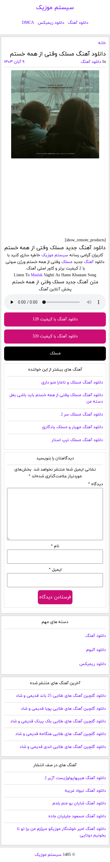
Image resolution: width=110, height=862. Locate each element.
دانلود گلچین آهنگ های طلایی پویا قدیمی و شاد (63, 709)
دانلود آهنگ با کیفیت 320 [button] (55, 336)
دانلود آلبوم (96, 650)
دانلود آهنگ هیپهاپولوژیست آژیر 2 (75, 778)
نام (55, 546)
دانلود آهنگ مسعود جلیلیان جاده (77, 816)
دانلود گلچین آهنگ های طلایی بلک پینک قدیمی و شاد (58, 721)
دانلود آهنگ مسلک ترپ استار (77, 440)
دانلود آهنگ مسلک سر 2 (82, 414)
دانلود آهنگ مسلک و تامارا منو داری (72, 382)
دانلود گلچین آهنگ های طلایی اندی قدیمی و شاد (63, 747)
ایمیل (55, 570)
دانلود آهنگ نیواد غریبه (85, 791)
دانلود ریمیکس (51, 23)
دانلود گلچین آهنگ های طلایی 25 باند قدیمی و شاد (61, 696)
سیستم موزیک (55, 8)
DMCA (28, 23)
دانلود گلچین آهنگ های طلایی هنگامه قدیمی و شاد (60, 734)
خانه (102, 43)
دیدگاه (95, 484)
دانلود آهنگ (78, 23)
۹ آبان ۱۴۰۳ (14, 62)
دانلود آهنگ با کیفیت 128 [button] (55, 319)
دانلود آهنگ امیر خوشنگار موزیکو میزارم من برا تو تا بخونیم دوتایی (61, 832)
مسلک (66, 262)
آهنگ (89, 262)
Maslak (37, 275)
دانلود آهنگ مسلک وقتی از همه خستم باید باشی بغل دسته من (56, 398)
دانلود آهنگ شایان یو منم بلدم (79, 803)
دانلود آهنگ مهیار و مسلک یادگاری (72, 427)
